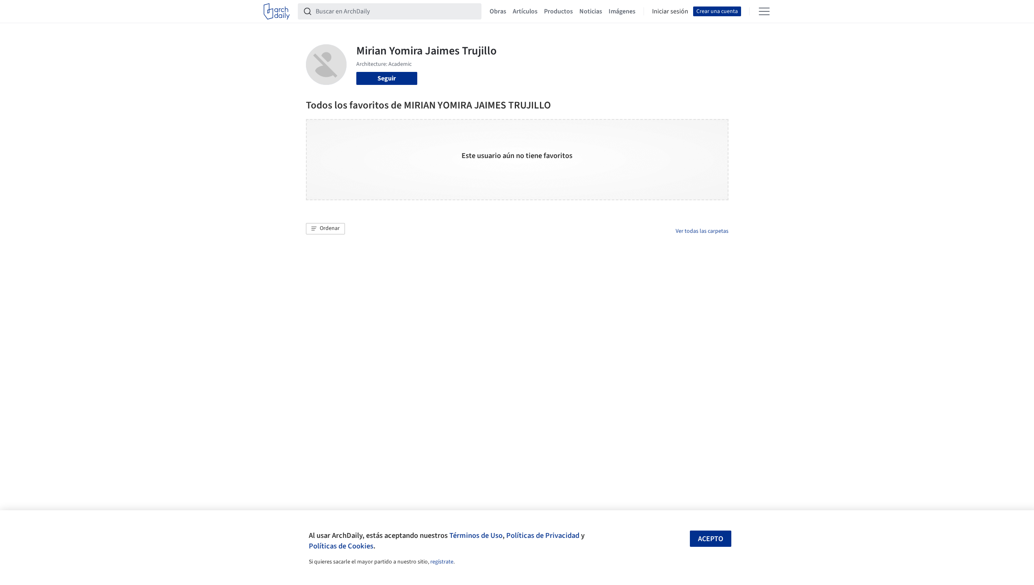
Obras (498, 11)
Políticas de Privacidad (542, 535)
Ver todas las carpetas (702, 231)
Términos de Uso (476, 535)
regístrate (441, 562)
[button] (325, 228)
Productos (558, 11)
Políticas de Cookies (341, 546)
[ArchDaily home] (277, 11)
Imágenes (622, 11)
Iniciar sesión (670, 11)
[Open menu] (764, 11)
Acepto (710, 539)
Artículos (525, 11)
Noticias (590, 11)
